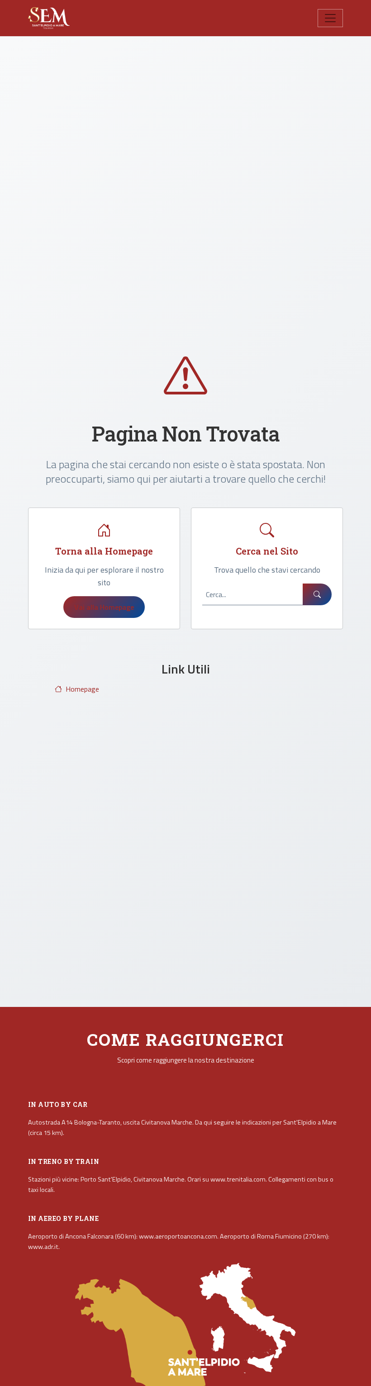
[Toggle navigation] (330, 18)
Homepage (82, 689)
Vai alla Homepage (104, 607)
